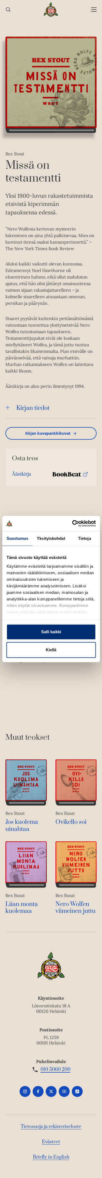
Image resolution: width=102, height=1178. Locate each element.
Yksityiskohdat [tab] (51, 538)
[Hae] (8, 9)
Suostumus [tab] (18, 538)
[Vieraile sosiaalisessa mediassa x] (51, 1091)
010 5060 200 (55, 1070)
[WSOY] (51, 9)
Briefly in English (51, 1157)
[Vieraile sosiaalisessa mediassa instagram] (25, 1091)
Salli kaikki (51, 631)
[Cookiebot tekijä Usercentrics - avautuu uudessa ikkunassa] (73, 523)
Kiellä (51, 649)
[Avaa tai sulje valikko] (93, 9)
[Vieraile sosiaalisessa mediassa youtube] (64, 1091)
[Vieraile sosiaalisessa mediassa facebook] (38, 1091)
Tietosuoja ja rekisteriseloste (51, 1127)
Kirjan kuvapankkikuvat (47, 433)
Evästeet (51, 1142)
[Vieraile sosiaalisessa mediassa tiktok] (77, 1091)
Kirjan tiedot (33, 408)
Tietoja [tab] (84, 538)
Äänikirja (21, 475)
